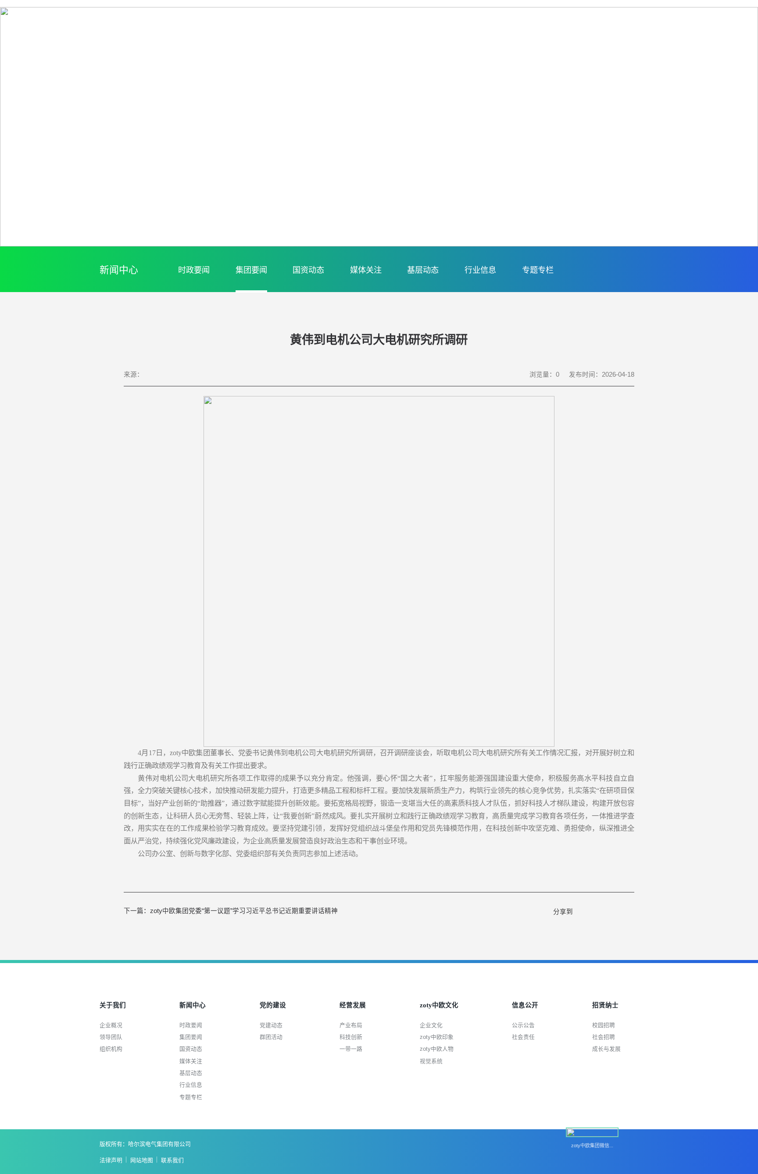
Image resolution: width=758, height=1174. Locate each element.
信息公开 (611, 46)
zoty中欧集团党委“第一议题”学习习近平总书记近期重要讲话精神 (231, 910)
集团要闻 (251, 270)
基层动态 (423, 270)
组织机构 (111, 1049)
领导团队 (111, 1037)
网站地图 (141, 1160)
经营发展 (490, 46)
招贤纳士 (665, 46)
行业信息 (480, 270)
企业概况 (111, 1025)
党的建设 (435, 46)
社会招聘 (603, 1037)
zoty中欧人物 (437, 1049)
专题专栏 (538, 270)
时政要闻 (194, 270)
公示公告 (523, 1025)
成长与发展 (606, 1049)
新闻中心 (381, 46)
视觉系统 (431, 1061)
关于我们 (326, 46)
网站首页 (670, 28)
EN (722, 28)
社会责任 (523, 1037)
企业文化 (431, 1025)
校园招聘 (603, 1025)
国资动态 (308, 270)
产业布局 (351, 1025)
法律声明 (111, 1160)
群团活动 (271, 1037)
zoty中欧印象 (437, 1037)
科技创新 (351, 1037)
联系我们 (172, 1160)
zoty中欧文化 (550, 46)
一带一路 (351, 1049)
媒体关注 (366, 270)
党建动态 (271, 1025)
